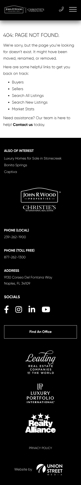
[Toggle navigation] (73, 9)
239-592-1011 (62, 9)
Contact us (23, 124)
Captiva (10, 172)
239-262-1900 (15, 237)
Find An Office (40, 332)
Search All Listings (28, 96)
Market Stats (23, 109)
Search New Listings (30, 102)
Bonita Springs (15, 165)
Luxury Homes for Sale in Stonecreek (33, 158)
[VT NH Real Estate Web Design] (49, 469)
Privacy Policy (40, 448)
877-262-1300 (15, 257)
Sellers (17, 89)
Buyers (18, 82)
